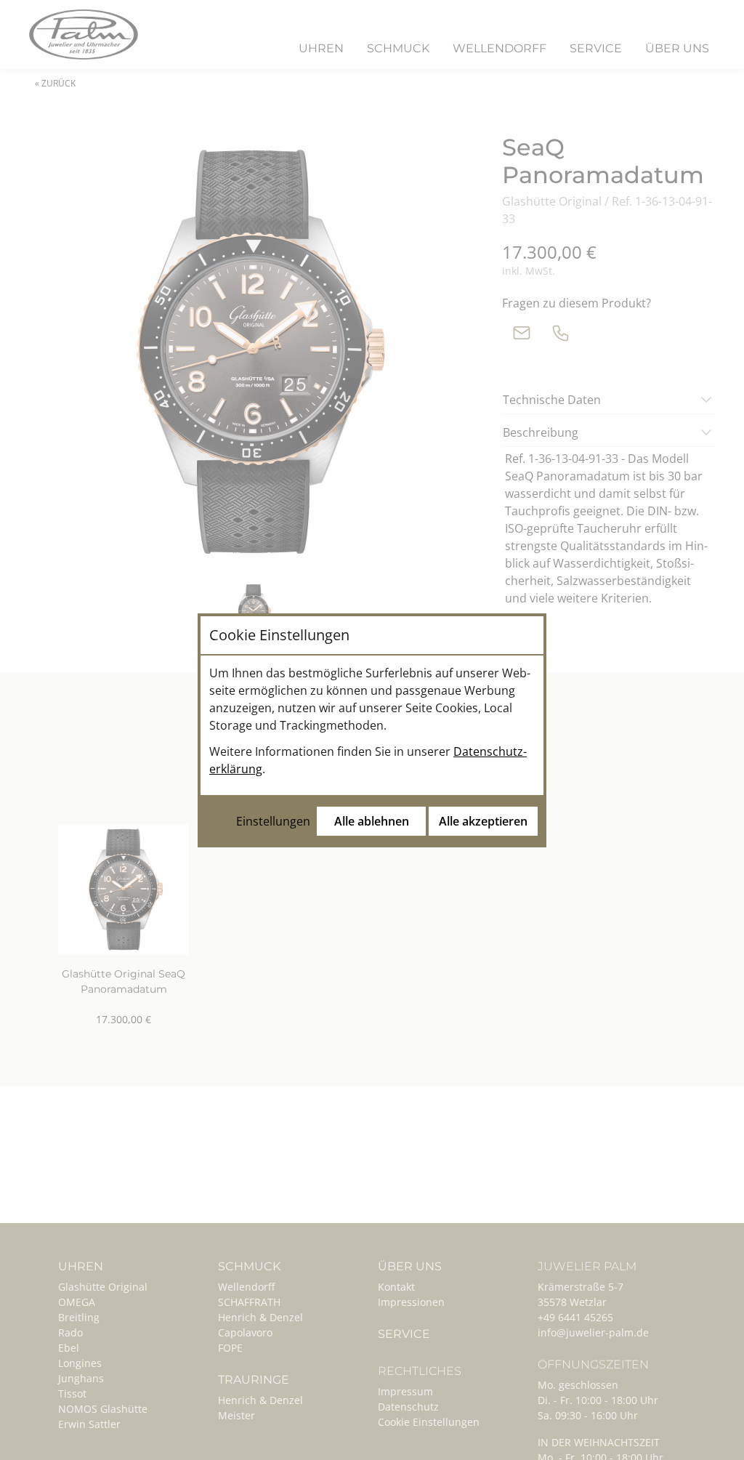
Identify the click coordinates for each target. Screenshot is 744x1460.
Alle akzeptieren (483, 821)
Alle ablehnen (371, 821)
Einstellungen (273, 821)
